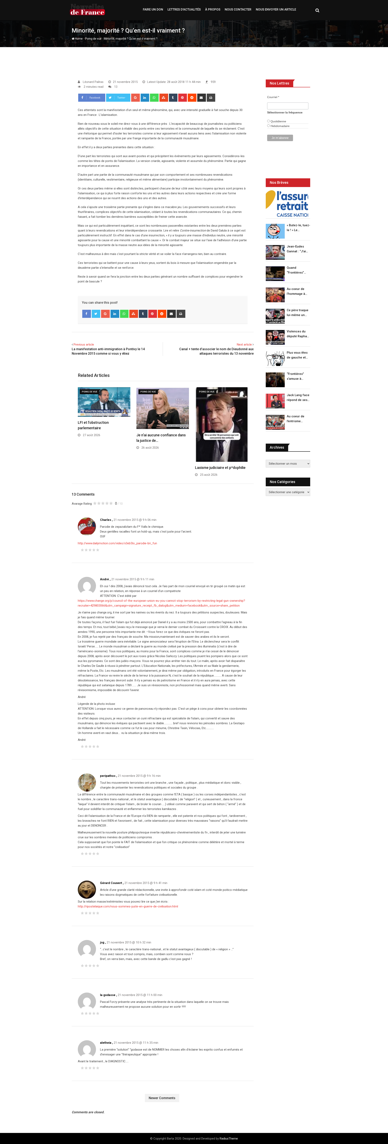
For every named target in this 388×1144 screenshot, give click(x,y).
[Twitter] (96, 314)
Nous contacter (238, 9)
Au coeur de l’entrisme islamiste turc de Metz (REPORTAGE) (296, 419)
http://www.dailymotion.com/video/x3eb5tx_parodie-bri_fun (117, 543)
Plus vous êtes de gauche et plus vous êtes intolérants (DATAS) (297, 355)
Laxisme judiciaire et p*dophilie (220, 467)
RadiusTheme (229, 1138)
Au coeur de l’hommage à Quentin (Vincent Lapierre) (296, 291)
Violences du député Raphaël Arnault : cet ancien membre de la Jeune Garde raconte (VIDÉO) (298, 334)
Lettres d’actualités (184, 9)
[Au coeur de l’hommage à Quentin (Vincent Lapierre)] (275, 295)
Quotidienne (278, 121)
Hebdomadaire (280, 126)
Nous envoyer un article (276, 9)
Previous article (84, 344)
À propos (212, 9)
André (104, 579)
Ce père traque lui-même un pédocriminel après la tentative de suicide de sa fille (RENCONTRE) (297, 312)
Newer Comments (162, 1098)
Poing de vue (93, 38)
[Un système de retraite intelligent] (287, 203)
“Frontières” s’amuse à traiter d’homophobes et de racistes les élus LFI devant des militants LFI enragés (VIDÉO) (297, 376)
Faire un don (153, 9)
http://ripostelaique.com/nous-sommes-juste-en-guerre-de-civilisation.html (128, 906)
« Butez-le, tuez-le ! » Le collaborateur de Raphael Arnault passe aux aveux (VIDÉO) (298, 228)
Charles (105, 520)
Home (78, 38)
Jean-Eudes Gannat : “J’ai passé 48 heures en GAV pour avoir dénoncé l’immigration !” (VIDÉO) (297, 249)
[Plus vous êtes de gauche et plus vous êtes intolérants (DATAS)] (275, 358)
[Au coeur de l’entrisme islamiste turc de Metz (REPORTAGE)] (275, 422)
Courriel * (273, 97)
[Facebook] (86, 314)
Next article (244, 344)
